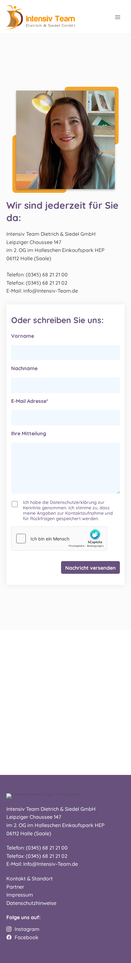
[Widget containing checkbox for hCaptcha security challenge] (59, 538)
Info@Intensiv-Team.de (50, 863)
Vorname (22, 335)
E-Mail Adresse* (29, 400)
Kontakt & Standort (29, 878)
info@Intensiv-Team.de (50, 290)
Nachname (24, 368)
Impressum (19, 894)
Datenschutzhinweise (31, 902)
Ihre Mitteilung (28, 433)
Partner (15, 886)
